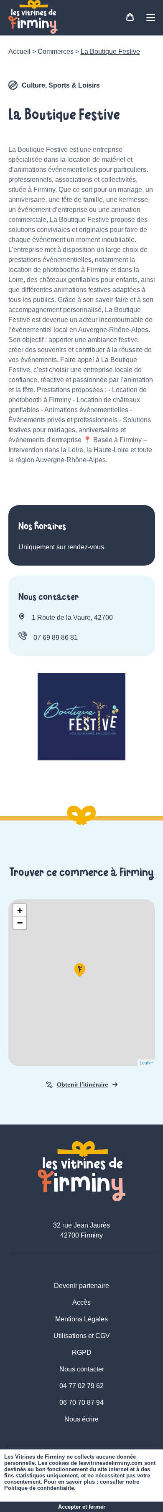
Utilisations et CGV (81, 1335)
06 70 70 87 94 (81, 1402)
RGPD (82, 1352)
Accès (81, 1302)
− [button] (20, 923)
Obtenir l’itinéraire (82, 1084)
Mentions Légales (81, 1319)
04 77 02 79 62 (81, 1385)
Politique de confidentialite (39, 1488)
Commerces (56, 51)
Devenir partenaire (81, 1285)
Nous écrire (81, 1419)
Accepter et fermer (81, 1507)
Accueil (19, 51)
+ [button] (20, 910)
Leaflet (146, 1062)
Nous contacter (81, 1369)
